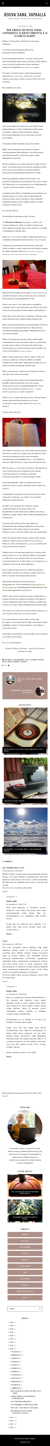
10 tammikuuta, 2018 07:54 (16, 904)
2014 (12, 1427)
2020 (12, 1342)
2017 (12, 1417)
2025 (12, 1326)
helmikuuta (16, 1385)
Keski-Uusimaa (25, 1247)
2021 (12, 1339)
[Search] (40, 1308)
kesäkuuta (16, 1372)
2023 (12, 1332)
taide (25, 1272)
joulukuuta (16, 1352)
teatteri (25, 1253)
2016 (12, 1421)
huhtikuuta (16, 1378)
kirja (4, 662)
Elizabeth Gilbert (37, 660)
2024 (12, 1329)
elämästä (25, 1234)
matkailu (25, 1260)
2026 (12, 1322)
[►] (9, 1322)
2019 (12, 1345)
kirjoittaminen (13, 662)
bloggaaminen (18, 660)
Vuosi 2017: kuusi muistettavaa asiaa (24, 1408)
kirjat (25, 1298)
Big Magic (8, 660)
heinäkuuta (16, 1368)
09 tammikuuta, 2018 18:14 (12, 944)
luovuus (23, 662)
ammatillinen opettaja (25, 1291)
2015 (12, 1424)
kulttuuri (25, 1241)
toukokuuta (16, 1375)
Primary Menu (2, 3)
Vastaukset (10, 897)
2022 (12, 1335)
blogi (27, 660)
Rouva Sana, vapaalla (25, 14)
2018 (12, 1349)
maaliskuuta (16, 1381)
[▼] (9, 1349)
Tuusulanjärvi (25, 1279)
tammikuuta (16, 1388)
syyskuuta (16, 1362)
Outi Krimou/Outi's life (13, 867)
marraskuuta (17, 1355)
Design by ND (25, 1442)
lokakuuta (16, 1358)
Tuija (4, 941)
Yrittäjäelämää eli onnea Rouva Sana (24, 1405)
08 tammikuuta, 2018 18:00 (12, 871)
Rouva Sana (11, 901)
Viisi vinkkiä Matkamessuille (21, 1401)
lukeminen (25, 1285)
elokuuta (15, 1365)
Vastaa (5, 892)
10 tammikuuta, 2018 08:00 (16, 994)
